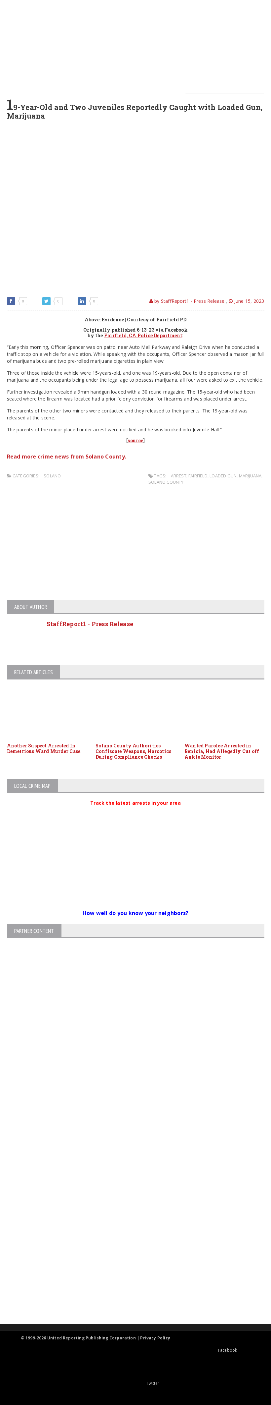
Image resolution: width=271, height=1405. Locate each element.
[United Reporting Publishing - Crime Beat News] (130, 1170)
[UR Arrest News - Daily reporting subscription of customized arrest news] (130, 1270)
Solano (52, 476)
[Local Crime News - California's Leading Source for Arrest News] (130, 1199)
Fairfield (198, 476)
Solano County (166, 482)
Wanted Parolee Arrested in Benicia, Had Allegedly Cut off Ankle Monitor (221, 751)
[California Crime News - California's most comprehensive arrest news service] (130, 1248)
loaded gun (223, 476)
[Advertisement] (139, 46)
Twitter (152, 1383)
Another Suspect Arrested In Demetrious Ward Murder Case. (44, 748)
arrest (178, 476)
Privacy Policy (155, 1338)
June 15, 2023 (248, 301)
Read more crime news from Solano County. (67, 456)
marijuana (250, 476)
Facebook (227, 1350)
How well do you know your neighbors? (136, 913)
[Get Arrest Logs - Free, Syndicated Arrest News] (130, 1227)
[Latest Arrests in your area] (135, 811)
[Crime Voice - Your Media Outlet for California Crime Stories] (130, 1298)
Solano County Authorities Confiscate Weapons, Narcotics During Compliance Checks (133, 751)
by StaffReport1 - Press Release (189, 301)
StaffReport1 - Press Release (90, 624)
